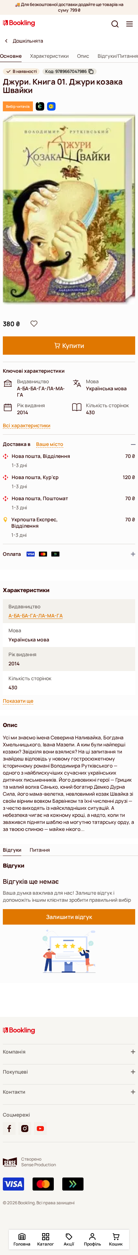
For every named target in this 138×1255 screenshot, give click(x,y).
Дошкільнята (28, 41)
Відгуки (12, 850)
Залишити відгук (69, 917)
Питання (40, 850)
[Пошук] (115, 24)
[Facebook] (9, 1128)
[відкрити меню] (129, 24)
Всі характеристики (26, 426)
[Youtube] (40, 1128)
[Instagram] (25, 1128)
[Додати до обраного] (34, 323)
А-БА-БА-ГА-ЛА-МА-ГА (35, 616)
